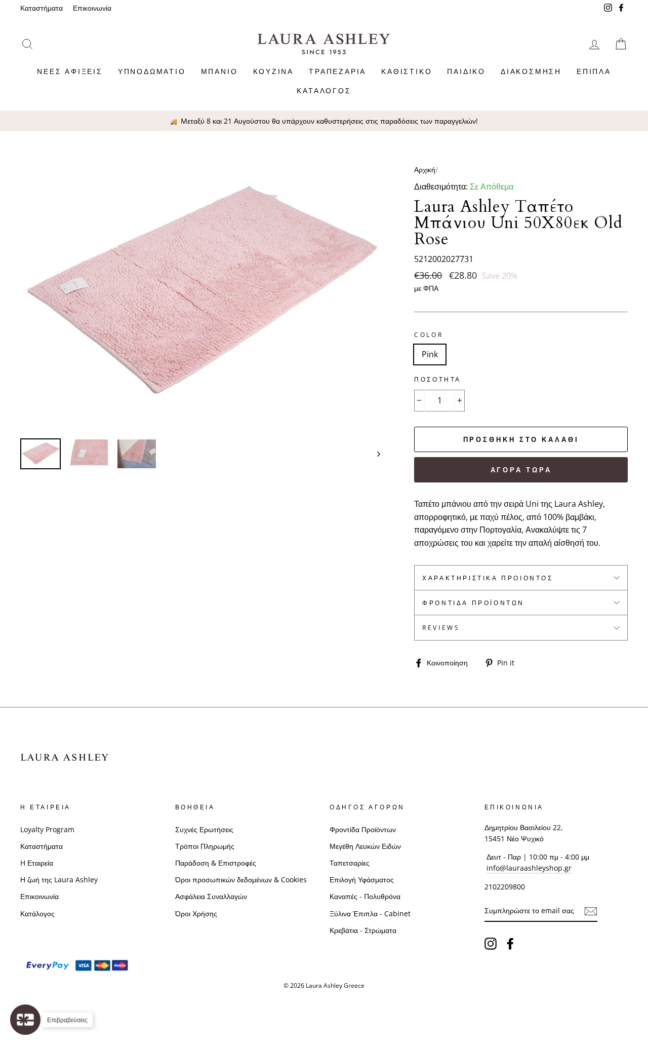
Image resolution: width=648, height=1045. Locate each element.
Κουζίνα (273, 71)
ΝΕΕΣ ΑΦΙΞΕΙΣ (70, 71)
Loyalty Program (47, 829)
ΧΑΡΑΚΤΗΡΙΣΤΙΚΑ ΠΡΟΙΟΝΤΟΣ (487, 578)
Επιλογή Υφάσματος (362, 879)
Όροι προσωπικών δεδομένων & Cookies (241, 879)
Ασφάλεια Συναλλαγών (211, 896)
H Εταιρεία (36, 863)
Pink (430, 354)
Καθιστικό (406, 71)
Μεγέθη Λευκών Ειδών (365, 846)
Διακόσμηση (531, 71)
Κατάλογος (324, 90)
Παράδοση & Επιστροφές (215, 863)
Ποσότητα (437, 379)
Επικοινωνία (92, 8)
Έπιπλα (594, 71)
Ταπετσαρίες (350, 863)
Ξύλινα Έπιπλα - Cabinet (370, 913)
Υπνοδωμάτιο (152, 71)
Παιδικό (466, 71)
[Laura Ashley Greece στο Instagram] (490, 943)
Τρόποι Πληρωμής (204, 846)
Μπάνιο (219, 71)
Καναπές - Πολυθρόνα (365, 896)
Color (428, 334)
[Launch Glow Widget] (25, 1019)
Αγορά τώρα (521, 469)
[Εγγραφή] (590, 911)
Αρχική (424, 169)
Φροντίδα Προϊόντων (473, 603)
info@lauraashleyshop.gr (529, 868)
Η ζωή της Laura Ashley (59, 879)
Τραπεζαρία (337, 71)
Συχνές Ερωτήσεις (204, 829)
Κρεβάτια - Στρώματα (363, 930)
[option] (324, 121)
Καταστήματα (41, 8)
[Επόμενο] (374, 453)
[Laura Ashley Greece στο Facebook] (510, 943)
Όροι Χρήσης (196, 913)
